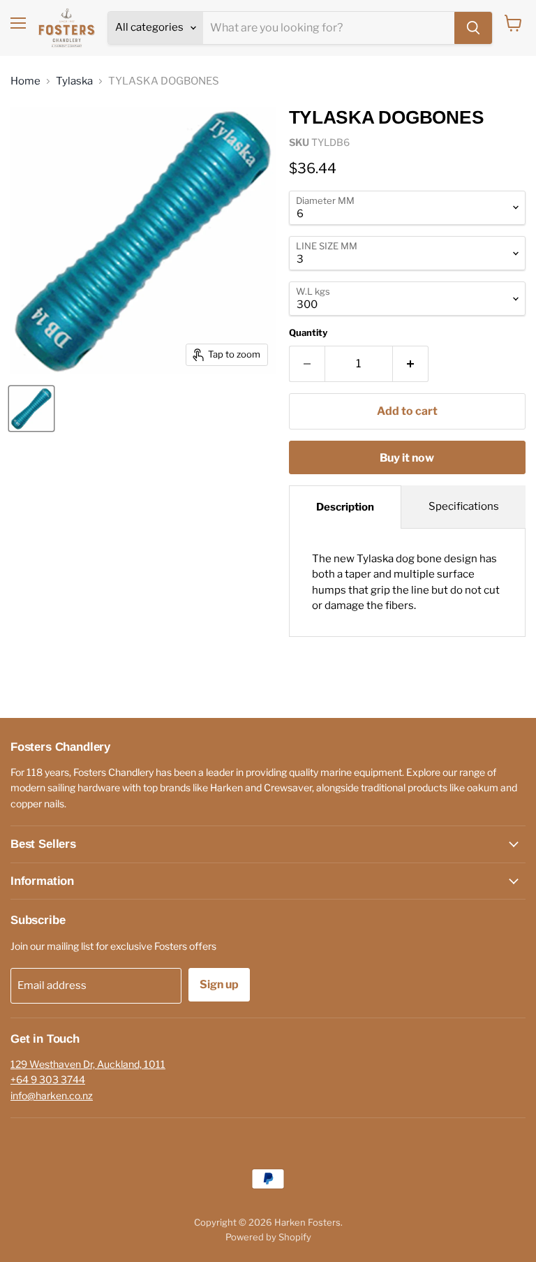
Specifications (464, 506)
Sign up (219, 984)
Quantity (308, 333)
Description (345, 507)
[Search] (473, 28)
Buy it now (407, 457)
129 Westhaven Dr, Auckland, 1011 (87, 1064)
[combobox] (328, 28)
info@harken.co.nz (51, 1095)
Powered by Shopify (268, 1236)
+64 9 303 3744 (47, 1079)
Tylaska (74, 81)
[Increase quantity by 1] (411, 364)
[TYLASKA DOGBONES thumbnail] (31, 408)
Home (25, 81)
